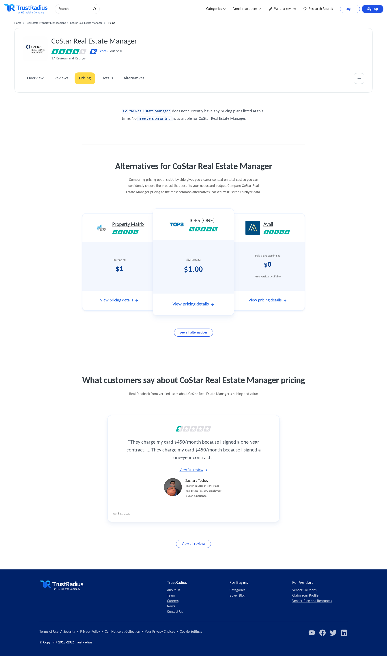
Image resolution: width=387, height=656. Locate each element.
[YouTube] (311, 632)
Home (17, 23)
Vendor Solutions (304, 590)
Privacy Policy (90, 632)
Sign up (372, 9)
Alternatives (134, 78)
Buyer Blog (237, 595)
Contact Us (175, 612)
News (171, 606)
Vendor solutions (245, 9)
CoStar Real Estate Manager (86, 23)
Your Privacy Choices (160, 632)
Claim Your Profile (305, 595)
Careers (172, 601)
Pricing (85, 78)
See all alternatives (193, 332)
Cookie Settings (191, 632)
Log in (350, 9)
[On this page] (359, 78)
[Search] (94, 9)
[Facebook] (322, 632)
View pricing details (116, 300)
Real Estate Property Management (46, 23)
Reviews (61, 78)
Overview (35, 78)
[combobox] (74, 9)
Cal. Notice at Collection (122, 632)
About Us (173, 590)
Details (107, 78)
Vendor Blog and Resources (312, 601)
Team (171, 595)
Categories (214, 9)
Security (69, 632)
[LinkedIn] (344, 632)
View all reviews (193, 544)
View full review (191, 470)
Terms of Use (48, 632)
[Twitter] (333, 632)
